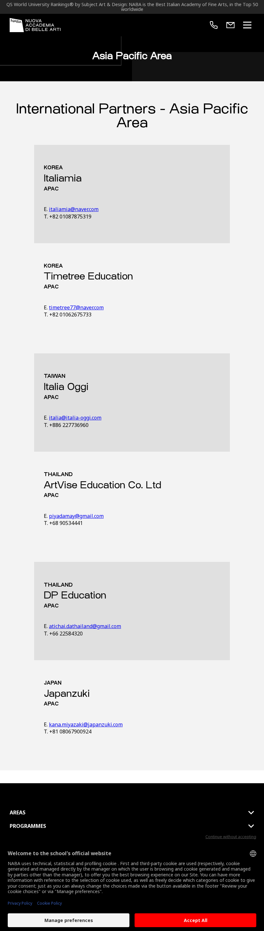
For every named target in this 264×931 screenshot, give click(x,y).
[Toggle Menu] (247, 25)
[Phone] (214, 25)
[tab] (132, 812)
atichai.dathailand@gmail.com (85, 626)
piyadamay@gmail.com (76, 515)
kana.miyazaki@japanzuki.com (86, 724)
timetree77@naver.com (76, 307)
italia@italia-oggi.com (75, 417)
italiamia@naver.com (74, 209)
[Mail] (230, 25)
